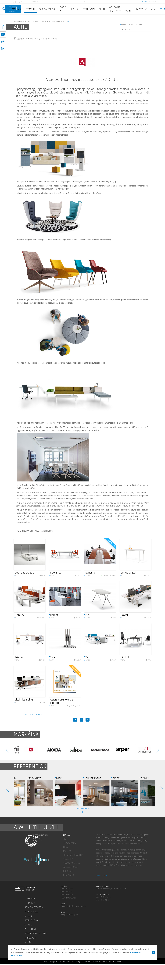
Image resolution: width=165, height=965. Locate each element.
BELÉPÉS (144, 2)
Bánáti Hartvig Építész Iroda (77, 430)
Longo (21, 362)
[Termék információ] (37, 554)
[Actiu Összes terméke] (82, 77)
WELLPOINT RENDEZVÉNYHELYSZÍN (120, 9)
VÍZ (64, 839)
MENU (153, 9)
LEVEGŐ (66, 835)
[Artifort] (116, 750)
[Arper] (71, 750)
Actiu (16, 575)
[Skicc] (84, 793)
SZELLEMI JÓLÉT (70, 867)
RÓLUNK (75, 9)
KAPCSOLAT (141, 9)
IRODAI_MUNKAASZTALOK (58, 21)
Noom (21, 239)
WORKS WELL (63, 9)
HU (81, 2)
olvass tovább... (102, 875)
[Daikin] (112, 793)
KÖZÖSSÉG (68, 871)
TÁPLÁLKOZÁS (69, 843)
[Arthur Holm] (93, 750)
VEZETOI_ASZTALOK (42, 21)
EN (84, 2)
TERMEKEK (22, 21)
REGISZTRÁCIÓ (154, 2)
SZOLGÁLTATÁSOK (47, 9)
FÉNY (65, 847)
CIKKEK (102, 9)
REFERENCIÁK (89, 9)
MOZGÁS (67, 851)
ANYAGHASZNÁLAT (72, 863)
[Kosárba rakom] (112, 554)
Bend (21, 299)
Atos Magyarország (29, 427)
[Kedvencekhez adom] (41, 554)
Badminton (23, 193)
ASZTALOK (31, 21)
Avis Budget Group (56, 485)
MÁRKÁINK (17, 9)
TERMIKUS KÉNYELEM (73, 855)
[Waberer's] (141, 793)
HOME (16, 21)
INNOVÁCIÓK (69, 875)
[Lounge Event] (56, 793)
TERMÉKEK (31, 9)
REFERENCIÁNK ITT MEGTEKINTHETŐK (35, 530)
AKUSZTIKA (68, 859)
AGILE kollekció (51, 131)
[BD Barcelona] (139, 750)
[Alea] (25, 750)
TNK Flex (76, 124)
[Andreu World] (48, 750)
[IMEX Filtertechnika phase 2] (28, 793)
